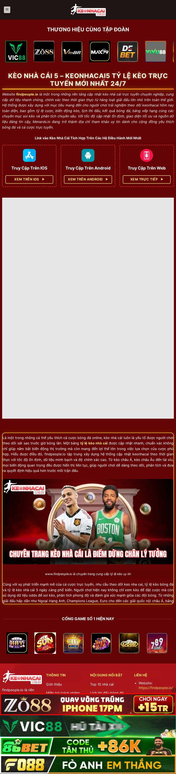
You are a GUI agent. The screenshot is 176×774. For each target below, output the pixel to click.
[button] (7, 9)
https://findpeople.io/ (156, 688)
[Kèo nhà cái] (88, 10)
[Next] (165, 53)
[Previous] (11, 53)
